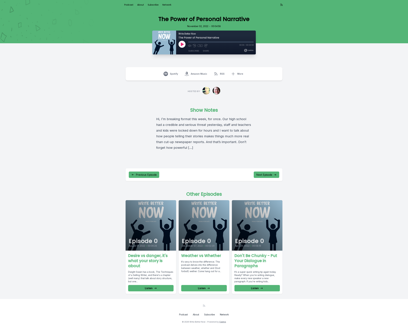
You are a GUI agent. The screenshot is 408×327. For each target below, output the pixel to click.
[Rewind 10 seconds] (194, 45)
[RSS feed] (281, 5)
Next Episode (264, 174)
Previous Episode (146, 174)
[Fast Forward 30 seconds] (206, 45)
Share (206, 50)
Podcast (128, 4)
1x (200, 46)
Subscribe (153, 4)
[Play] (182, 44)
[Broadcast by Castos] (248, 50)
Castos (222, 322)
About (140, 4)
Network (166, 4)
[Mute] (189, 45)
